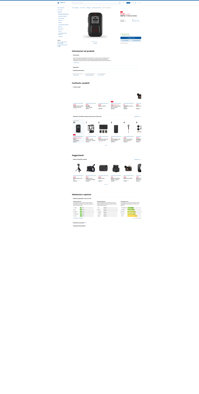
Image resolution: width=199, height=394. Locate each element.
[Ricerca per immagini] (119, 3)
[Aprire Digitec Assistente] (133, 3)
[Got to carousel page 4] (95, 41)
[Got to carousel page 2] (93, 41)
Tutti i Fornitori (101, 75)
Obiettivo (60, 31)
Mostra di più (76, 62)
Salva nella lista (137, 40)
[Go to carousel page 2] (106, 145)
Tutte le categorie (60, 7)
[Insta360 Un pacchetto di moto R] (141, 131)
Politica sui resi (76, 75)
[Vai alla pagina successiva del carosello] (139, 100)
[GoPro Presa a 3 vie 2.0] (78, 172)
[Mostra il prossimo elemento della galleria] (119, 25)
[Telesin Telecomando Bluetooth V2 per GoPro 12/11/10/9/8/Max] (78, 99)
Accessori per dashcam (62, 16)
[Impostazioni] (123, 3)
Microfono (60, 26)
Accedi (128, 2)
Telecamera (60, 36)
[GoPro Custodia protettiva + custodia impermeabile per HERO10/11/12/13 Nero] (91, 131)
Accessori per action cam (63, 14)
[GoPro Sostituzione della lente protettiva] (141, 172)
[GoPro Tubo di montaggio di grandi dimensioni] (91, 172)
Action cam (60, 20)
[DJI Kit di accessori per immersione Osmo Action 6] (128, 131)
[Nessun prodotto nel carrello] (140, 3)
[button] (130, 34)
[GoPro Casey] (103, 172)
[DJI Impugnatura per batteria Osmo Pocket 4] (116, 131)
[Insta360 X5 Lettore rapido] (128, 99)
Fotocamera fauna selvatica (63, 24)
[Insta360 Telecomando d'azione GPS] (91, 99)
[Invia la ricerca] (73, 3)
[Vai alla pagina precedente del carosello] (74, 100)
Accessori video (61, 18)
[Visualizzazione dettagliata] (83, 212)
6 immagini (95, 43)
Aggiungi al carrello (131, 37)
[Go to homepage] (61, 3)
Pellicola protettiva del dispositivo (62, 34)
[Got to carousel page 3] (94, 41)
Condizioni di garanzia (89, 75)
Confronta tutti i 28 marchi (78, 218)
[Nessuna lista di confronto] (135, 3)
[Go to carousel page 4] (107, 184)
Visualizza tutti (137, 87)
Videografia (59, 12)
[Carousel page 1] (105, 145)
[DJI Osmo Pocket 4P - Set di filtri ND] (103, 131)
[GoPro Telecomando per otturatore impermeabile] (116, 99)
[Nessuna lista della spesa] (138, 3)
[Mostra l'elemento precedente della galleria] (72, 25)
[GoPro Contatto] (103, 99)
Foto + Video (59, 9)
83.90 (122, 14)
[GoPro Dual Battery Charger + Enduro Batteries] (116, 172)
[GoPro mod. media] (141, 99)
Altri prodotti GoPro (135, 20)
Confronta (126, 40)
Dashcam (60, 22)
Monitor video (60, 28)
